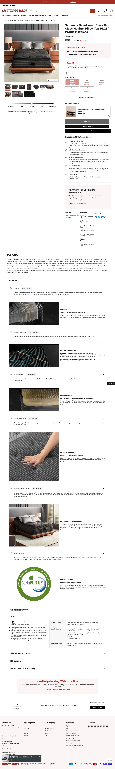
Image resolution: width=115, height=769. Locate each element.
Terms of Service (71, 733)
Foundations (27, 731)
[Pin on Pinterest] (104, 217)
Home (4, 20)
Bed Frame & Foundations (37, 15)
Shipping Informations (72, 731)
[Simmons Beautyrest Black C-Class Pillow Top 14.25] (8, 87)
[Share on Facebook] (96, 217)
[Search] (92, 11)
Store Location (49, 728)
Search (25, 726)
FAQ (46, 735)
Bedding (16, 15)
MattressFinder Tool (105, 15)
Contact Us (48, 731)
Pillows (23, 15)
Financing (65, 15)
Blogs (46, 733)
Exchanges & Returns (72, 735)
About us (47, 726)
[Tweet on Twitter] (99, 217)
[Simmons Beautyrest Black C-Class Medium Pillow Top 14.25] (17, 94)
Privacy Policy (70, 738)
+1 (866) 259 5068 (9, 5)
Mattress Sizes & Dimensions (74, 745)
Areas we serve (52, 764)
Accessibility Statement (73, 740)
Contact (56, 15)
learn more (69, 2)
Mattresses (6, 15)
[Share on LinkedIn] (102, 217)
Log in (68, 728)
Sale (49, 15)
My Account (69, 726)
